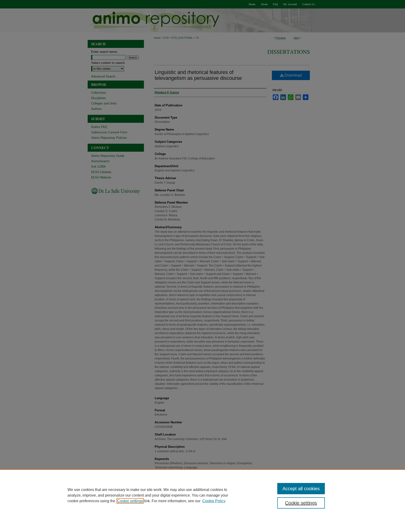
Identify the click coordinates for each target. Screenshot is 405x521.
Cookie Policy (213, 501)
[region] (202, 495)
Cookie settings (130, 501)
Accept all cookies (301, 488)
